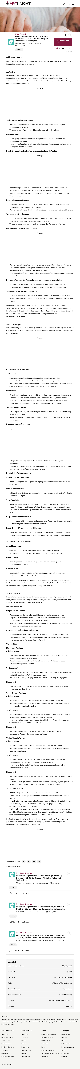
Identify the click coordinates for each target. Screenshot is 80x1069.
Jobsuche (24, 1037)
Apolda (69, 971)
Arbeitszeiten (25, 1057)
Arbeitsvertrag (26, 1050)
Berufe (23, 1040)
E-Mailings (4, 1053)
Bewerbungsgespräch (48, 1034)
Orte (62, 1040)
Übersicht (4, 1034)
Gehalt (23, 1053)
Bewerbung (25, 1047)
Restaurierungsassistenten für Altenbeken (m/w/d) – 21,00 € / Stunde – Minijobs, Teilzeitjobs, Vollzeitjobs (40, 936)
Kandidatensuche (7, 1037)
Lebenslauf (24, 1044)
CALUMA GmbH (20, 34)
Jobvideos (4, 1050)
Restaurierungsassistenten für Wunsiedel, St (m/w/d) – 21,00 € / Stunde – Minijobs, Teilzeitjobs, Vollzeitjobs (41, 907)
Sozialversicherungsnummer (50, 1053)
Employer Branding (7, 1047)
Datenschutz (65, 1044)
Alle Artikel (44, 1057)
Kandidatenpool (6, 1044)
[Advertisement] (40, 103)
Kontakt (64, 1057)
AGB (62, 1050)
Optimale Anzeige (47, 1037)
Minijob (19, 49)
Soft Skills (44, 1044)
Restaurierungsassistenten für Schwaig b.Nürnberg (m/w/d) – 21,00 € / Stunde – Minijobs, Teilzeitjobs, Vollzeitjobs (39, 877)
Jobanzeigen (5, 1040)
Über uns (64, 1037)
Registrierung (65, 1034)
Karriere (43, 1047)
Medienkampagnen (7, 1057)
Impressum (65, 1053)
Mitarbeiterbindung (47, 1050)
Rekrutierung (45, 1040)
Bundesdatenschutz (67, 1047)
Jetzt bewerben (63, 40)
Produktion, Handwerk (24, 873)
